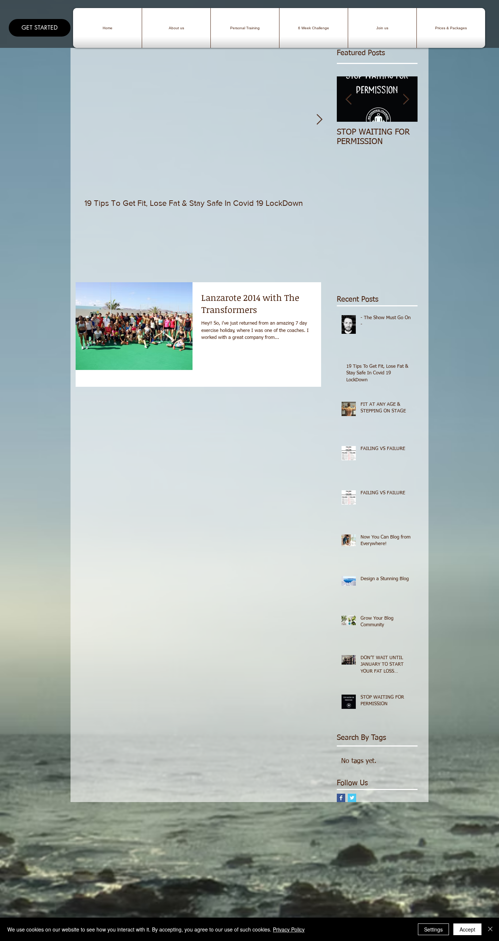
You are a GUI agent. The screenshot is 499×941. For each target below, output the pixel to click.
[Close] (490, 929)
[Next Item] (319, 119)
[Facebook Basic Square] (341, 798)
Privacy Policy (289, 929)
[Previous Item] (348, 99)
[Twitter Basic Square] (352, 798)
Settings (433, 929)
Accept (467, 929)
